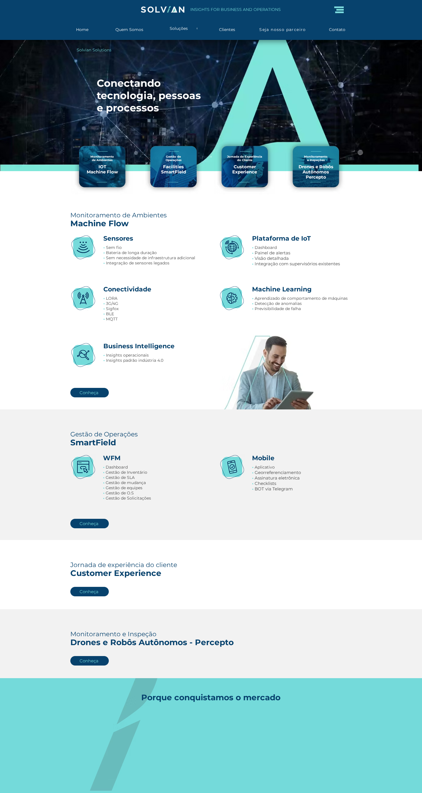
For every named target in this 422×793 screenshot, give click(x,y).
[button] (339, 9)
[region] (101, 170)
